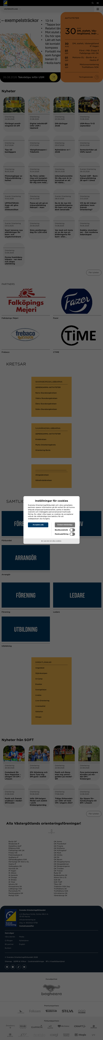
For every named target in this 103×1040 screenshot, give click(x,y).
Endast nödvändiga (64, 525)
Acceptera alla (38, 525)
